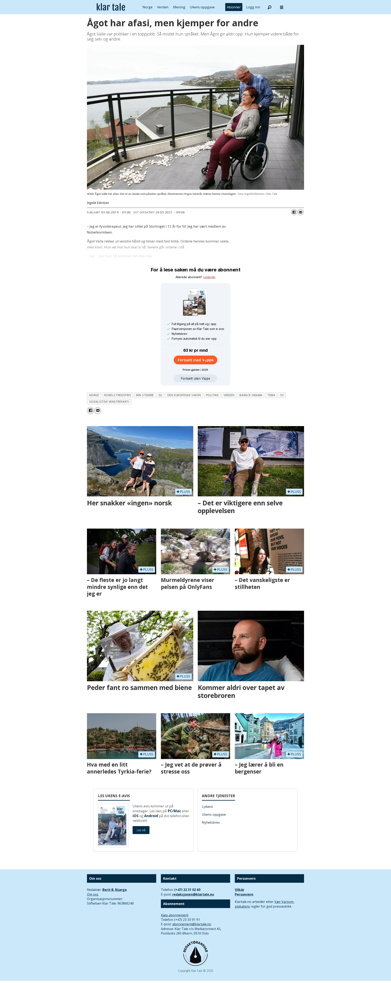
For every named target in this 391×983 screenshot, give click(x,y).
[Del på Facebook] (294, 212)
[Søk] (269, 7)
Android (151, 815)
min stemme (145, 395)
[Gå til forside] (110, 7)
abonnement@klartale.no (191, 924)
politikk (212, 395)
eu (160, 395)
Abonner (234, 7)
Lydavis (207, 806)
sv (282, 395)
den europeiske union (184, 395)
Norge (148, 7)
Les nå (141, 830)
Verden (162, 7)
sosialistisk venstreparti (109, 401)
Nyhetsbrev (211, 822)
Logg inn (253, 7)
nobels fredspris (117, 395)
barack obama (250, 395)
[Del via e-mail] (301, 212)
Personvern (244, 894)
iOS (135, 815)
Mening (179, 7)
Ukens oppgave (202, 7)
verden (229, 395)
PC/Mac (174, 811)
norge (94, 395)
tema (271, 395)
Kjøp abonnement (174, 915)
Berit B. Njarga (114, 889)
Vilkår (239, 889)
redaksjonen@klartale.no (193, 894)
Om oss (92, 894)
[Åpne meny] (281, 7)
